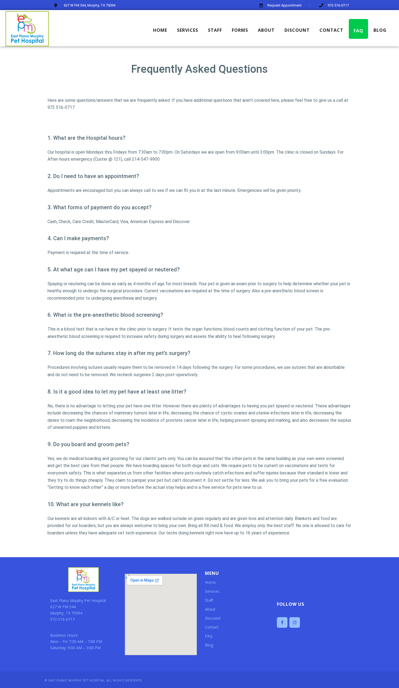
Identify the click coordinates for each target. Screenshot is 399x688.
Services (212, 591)
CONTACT (331, 30)
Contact (212, 627)
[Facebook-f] (282, 622)
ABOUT (266, 30)
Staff (209, 600)
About (210, 609)
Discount (213, 618)
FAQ (358, 31)
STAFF (215, 30)
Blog (209, 645)
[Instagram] (294, 622)
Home (210, 582)
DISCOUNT (297, 30)
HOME (160, 30)
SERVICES (187, 30)
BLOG (380, 30)
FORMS (240, 30)
